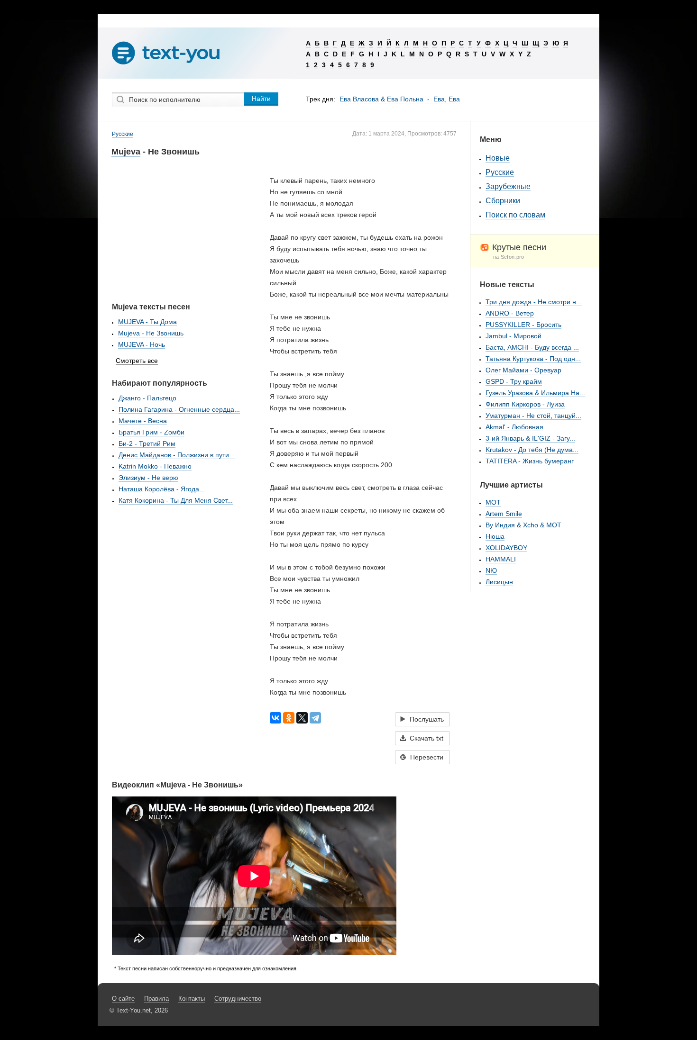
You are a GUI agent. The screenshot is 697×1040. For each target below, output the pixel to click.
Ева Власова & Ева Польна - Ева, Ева (399, 99)
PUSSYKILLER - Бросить (523, 324)
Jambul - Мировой (513, 336)
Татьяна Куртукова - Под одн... (533, 358)
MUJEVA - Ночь (141, 344)
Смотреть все (137, 360)
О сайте (123, 998)
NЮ (491, 570)
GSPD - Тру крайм (514, 381)
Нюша (495, 536)
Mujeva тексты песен (151, 307)
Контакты (191, 998)
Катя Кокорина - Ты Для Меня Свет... (176, 500)
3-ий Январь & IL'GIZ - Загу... (530, 438)
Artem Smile (504, 513)
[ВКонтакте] (275, 717)
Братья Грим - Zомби (151, 432)
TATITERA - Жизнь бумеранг (530, 461)
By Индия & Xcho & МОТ (523, 525)
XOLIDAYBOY (506, 548)
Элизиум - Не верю (148, 477)
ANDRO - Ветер (510, 313)
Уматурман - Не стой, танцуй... (533, 415)
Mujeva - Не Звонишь (150, 333)
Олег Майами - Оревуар (523, 370)
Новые (498, 158)
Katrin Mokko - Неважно (155, 466)
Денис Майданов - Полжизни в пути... (177, 455)
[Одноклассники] (288, 717)
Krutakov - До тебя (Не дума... (532, 449)
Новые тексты (507, 284)
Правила (156, 998)
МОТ (493, 502)
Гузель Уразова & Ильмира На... (535, 393)
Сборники (503, 201)
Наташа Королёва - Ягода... (162, 489)
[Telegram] (315, 717)
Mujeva (125, 151)
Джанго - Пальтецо (147, 398)
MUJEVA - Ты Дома (147, 322)
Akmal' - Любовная (514, 427)
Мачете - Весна (143, 421)
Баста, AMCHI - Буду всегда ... (532, 347)
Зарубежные (508, 186)
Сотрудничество (237, 998)
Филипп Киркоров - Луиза (525, 404)
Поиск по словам (515, 215)
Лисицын (499, 582)
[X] (302, 717)
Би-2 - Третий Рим (147, 443)
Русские (122, 134)
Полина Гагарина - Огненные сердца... (179, 409)
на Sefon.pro (508, 257)
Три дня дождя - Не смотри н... (534, 302)
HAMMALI (501, 559)
